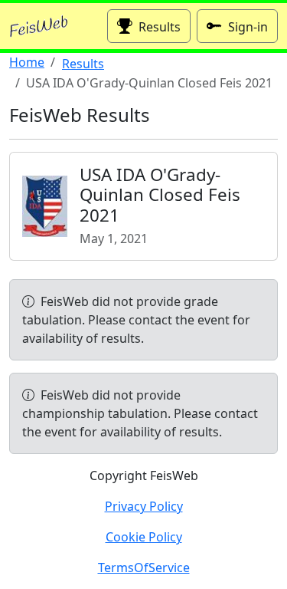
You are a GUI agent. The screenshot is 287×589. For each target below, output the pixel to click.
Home (26, 62)
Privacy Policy (144, 506)
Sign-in (248, 26)
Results (160, 26)
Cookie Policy (144, 536)
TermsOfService (144, 567)
